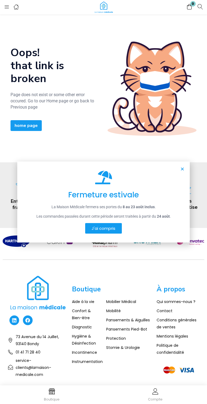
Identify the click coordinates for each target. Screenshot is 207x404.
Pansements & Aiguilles (128, 320)
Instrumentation (87, 361)
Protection (116, 338)
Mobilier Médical (121, 301)
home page (26, 126)
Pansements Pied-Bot (126, 329)
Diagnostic (82, 327)
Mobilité (113, 311)
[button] (189, 7)
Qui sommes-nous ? (176, 301)
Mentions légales (172, 336)
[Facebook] (28, 320)
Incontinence (84, 352)
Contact (164, 311)
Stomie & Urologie (123, 347)
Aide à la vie (83, 301)
